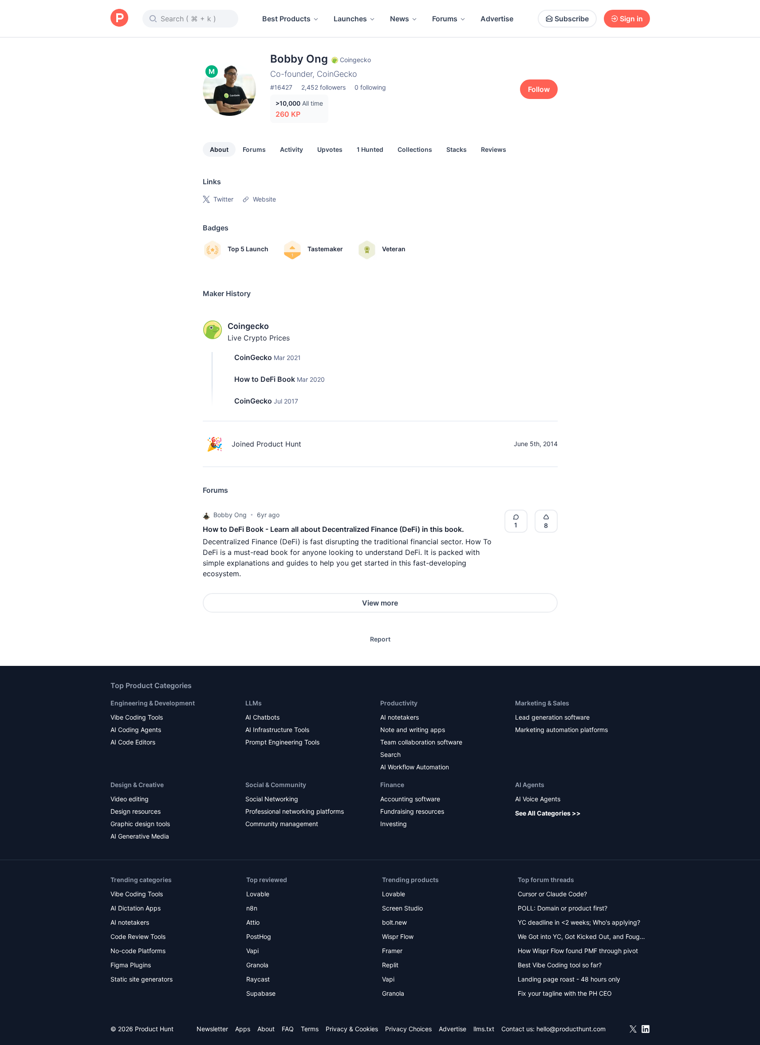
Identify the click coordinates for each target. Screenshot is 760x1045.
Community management (281, 823)
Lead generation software (552, 717)
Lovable (257, 894)
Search (390, 754)
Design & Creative (137, 784)
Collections (415, 149)
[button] (206, 515)
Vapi (252, 950)
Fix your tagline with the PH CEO (565, 993)
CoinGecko (253, 357)
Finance (392, 784)
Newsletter (212, 1029)
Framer (392, 950)
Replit (390, 965)
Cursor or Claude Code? (552, 894)
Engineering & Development (152, 703)
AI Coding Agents (135, 729)
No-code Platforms (137, 950)
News (399, 18)
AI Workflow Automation (414, 767)
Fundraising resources (412, 811)
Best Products (286, 18)
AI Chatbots (262, 717)
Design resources (135, 811)
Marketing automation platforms (561, 729)
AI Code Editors (132, 742)
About (219, 149)
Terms (310, 1029)
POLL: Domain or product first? (562, 908)
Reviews (493, 149)
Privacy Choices (408, 1029)
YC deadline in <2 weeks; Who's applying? (579, 922)
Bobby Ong (230, 515)
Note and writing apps (412, 729)
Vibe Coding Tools (136, 717)
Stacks (456, 149)
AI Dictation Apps (135, 908)
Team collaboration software (421, 742)
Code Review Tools (137, 936)
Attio (253, 922)
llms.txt (483, 1029)
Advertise (496, 18)
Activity (291, 149)
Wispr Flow (397, 936)
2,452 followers (323, 87)
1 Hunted (370, 149)
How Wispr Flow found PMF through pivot (578, 950)
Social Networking (271, 799)
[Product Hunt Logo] (119, 18)
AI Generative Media (139, 836)
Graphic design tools (140, 823)
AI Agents (529, 784)
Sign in (631, 18)
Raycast (258, 979)
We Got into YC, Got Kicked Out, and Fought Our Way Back (582, 937)
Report (380, 639)
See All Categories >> (548, 813)
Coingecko (248, 326)
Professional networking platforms (294, 811)
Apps (242, 1029)
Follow (539, 89)
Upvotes (330, 149)
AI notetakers (399, 717)
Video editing (129, 799)
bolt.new (394, 922)
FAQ (288, 1029)
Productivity (398, 703)
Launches (350, 18)
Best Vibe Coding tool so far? (560, 965)
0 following (370, 87)
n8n (251, 908)
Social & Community (275, 784)
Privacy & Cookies (352, 1029)
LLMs (253, 703)
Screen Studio (402, 908)
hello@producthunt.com (571, 1029)
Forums (444, 18)
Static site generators (141, 979)
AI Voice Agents (537, 799)
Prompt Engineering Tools (282, 742)
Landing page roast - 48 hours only (569, 979)
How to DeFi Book (264, 379)
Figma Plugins (130, 965)
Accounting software (410, 799)
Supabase (261, 993)
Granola (257, 965)
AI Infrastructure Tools (277, 729)
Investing (393, 823)
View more (380, 602)
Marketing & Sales (542, 703)
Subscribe (572, 18)
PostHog (258, 936)
